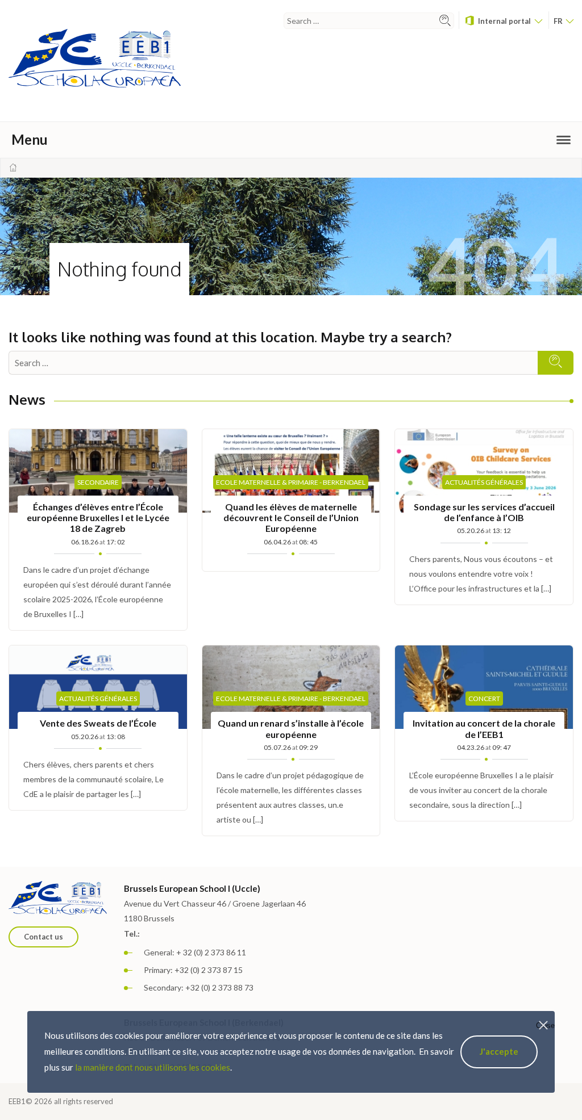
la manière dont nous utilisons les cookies (152, 1067)
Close (545, 1025)
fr (559, 21)
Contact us (43, 936)
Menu (29, 139)
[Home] (13, 167)
